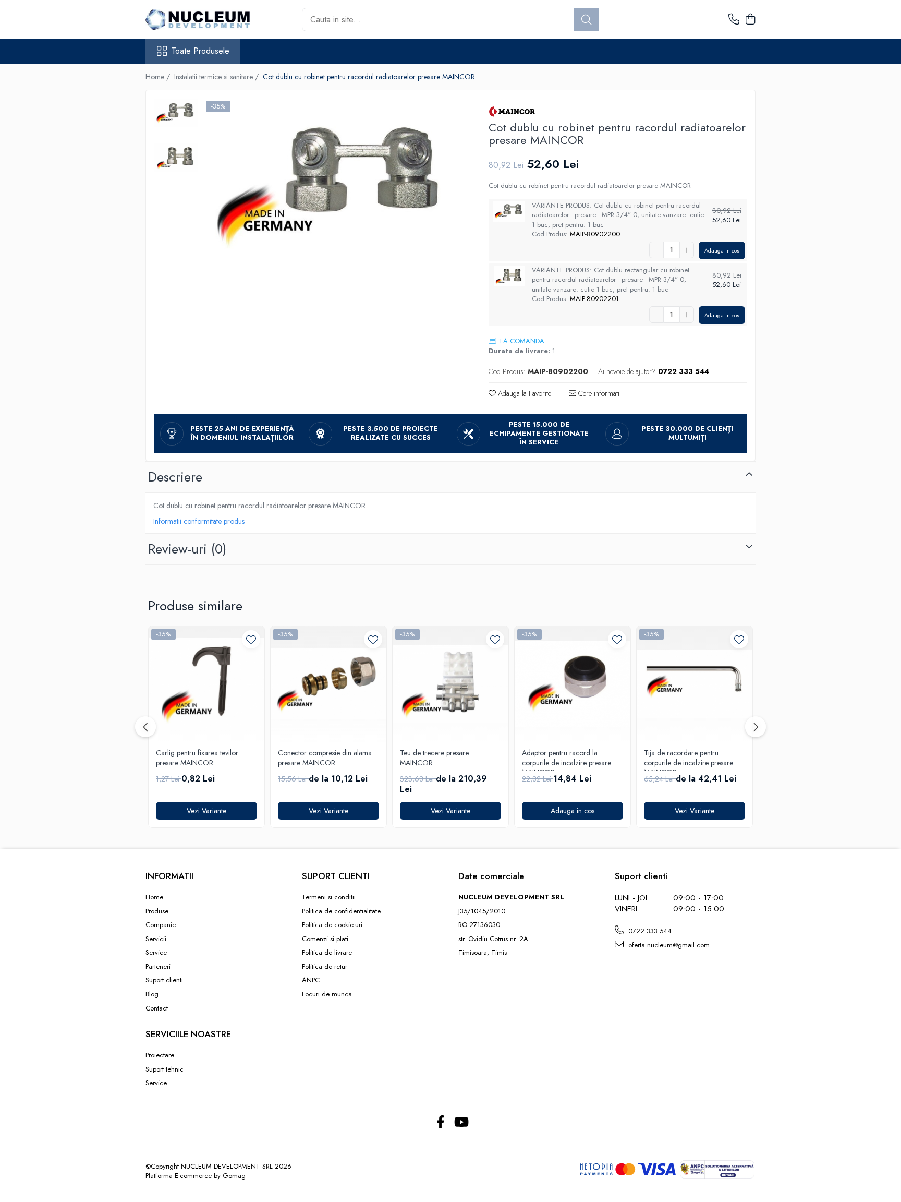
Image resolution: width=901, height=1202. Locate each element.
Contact (156, 1008)
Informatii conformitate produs (199, 521)
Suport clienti (164, 980)
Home (154, 897)
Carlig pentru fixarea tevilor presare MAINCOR (197, 757)
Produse (156, 911)
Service (156, 952)
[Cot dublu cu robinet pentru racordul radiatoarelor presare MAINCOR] (332, 185)
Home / (158, 76)
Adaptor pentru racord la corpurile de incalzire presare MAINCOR (566, 759)
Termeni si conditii (329, 897)
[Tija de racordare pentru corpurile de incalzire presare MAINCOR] (694, 684)
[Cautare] (586, 19)
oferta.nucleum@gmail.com (668, 945)
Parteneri (158, 966)
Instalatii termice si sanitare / (217, 76)
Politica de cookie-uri (332, 925)
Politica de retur (324, 966)
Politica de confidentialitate (341, 911)
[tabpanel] (332, 185)
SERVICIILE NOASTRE (188, 1034)
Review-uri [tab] (187, 549)
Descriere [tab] (175, 477)
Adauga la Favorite (523, 393)
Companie (160, 925)
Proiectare (159, 1055)
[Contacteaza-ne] (733, 20)
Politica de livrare (327, 952)
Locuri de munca (327, 994)
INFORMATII (169, 876)
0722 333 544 (649, 931)
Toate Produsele (200, 51)
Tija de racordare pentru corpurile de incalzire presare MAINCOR (688, 759)
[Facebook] (440, 1122)
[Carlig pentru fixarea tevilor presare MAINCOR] (206, 684)
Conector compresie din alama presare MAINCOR (325, 757)
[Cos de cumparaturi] (750, 20)
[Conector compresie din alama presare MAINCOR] (328, 684)
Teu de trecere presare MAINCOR (434, 757)
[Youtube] (461, 1122)
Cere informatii (598, 393)
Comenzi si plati (325, 939)
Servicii (155, 939)
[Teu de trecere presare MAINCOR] (450, 684)
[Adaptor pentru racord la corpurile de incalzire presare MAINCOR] (572, 684)
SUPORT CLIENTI (336, 876)
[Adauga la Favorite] (251, 639)
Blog (152, 994)
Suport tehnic (164, 1069)
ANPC (311, 980)
